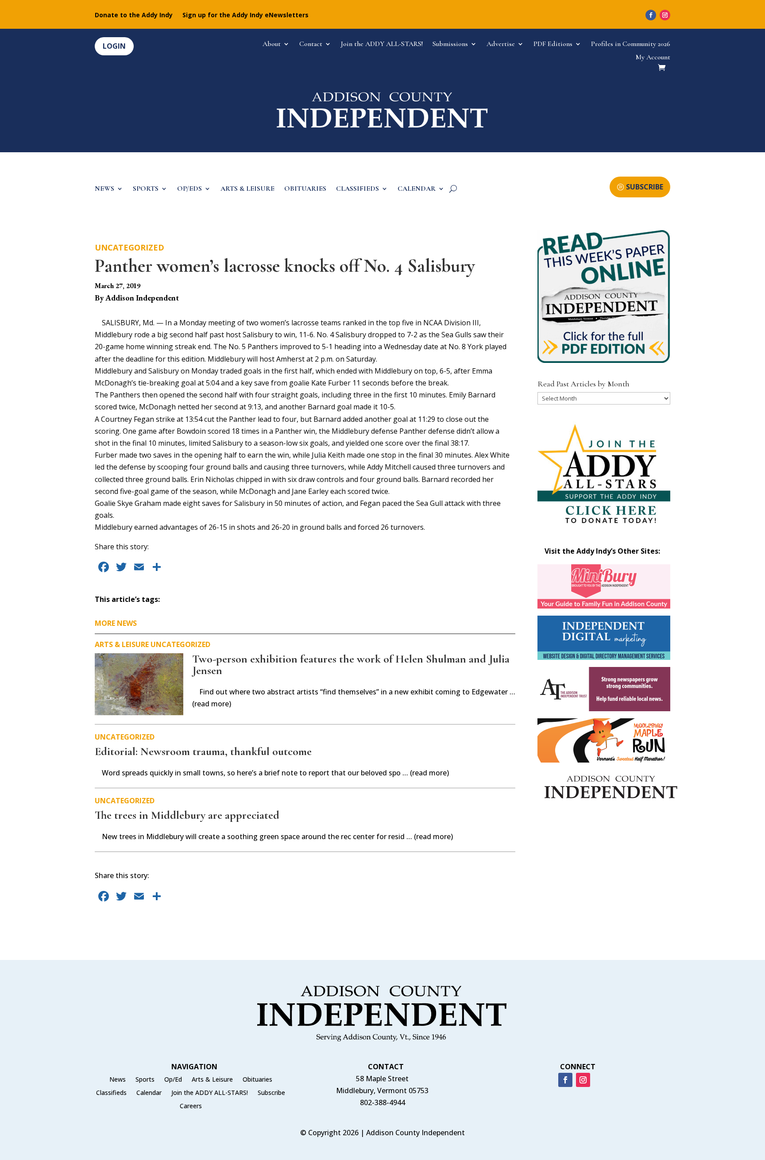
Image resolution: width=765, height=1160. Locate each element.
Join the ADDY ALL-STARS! (382, 44)
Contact (310, 44)
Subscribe (271, 1093)
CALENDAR (417, 189)
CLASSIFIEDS (357, 189)
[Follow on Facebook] (650, 15)
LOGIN (114, 46)
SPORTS (145, 189)
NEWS (104, 189)
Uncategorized (129, 247)
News (117, 1079)
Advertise (501, 44)
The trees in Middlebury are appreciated (187, 815)
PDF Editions (552, 44)
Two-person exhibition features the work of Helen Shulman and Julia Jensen (351, 664)
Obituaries (257, 1079)
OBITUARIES (305, 189)
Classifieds (111, 1093)
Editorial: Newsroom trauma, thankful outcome (203, 751)
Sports (145, 1079)
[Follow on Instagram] (665, 15)
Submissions (450, 44)
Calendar (149, 1093)
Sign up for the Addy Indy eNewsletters (245, 15)
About (272, 44)
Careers (191, 1106)
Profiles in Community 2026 (630, 44)
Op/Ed (173, 1079)
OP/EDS (189, 189)
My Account (653, 58)
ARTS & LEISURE (247, 189)
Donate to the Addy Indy (134, 15)
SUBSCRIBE (644, 187)
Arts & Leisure (122, 644)
